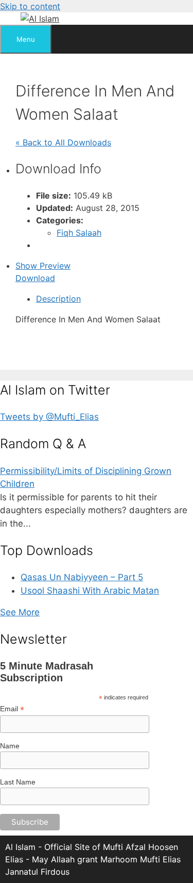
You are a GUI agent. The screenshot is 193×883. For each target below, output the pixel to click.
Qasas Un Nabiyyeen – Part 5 (82, 577)
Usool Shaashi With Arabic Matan (90, 590)
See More (20, 612)
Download (35, 278)
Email (12, 709)
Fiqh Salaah (79, 232)
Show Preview (43, 265)
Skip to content (30, 6)
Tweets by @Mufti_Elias (49, 417)
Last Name (18, 782)
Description (58, 298)
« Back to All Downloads (63, 142)
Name (10, 746)
